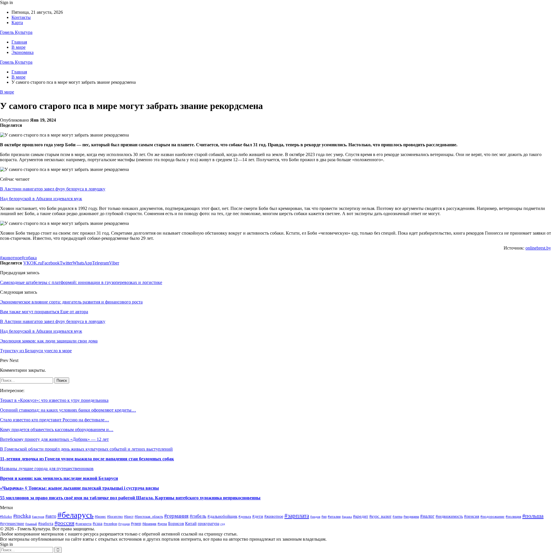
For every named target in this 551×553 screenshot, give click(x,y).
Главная (19, 42)
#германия (176, 516)
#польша (533, 516)
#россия (64, 523)
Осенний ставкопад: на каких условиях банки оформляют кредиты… (68, 410)
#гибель (198, 516)
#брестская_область (149, 517)
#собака (29, 257)
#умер (136, 523)
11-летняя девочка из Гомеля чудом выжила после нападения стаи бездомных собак (87, 458)
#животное (11, 257)
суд (222, 523)
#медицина (411, 517)
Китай (191, 523)
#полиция (513, 516)
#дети (257, 516)
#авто (50, 516)
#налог (427, 516)
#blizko (6, 516)
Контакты (21, 17)
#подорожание (492, 516)
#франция (149, 524)
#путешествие (12, 523)
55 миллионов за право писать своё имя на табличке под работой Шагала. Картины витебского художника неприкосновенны (130, 497)
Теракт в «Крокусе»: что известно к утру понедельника (54, 400)
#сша (97, 523)
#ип (324, 516)
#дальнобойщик (222, 516)
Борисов (176, 523)
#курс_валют (380, 516)
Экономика (22, 52)
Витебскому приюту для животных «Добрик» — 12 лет (54, 439)
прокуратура (208, 523)
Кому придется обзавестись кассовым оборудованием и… (56, 429)
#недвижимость (449, 516)
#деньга (244, 516)
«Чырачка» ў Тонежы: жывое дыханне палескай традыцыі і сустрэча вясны (79, 488)
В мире (18, 47)
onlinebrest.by (538, 248)
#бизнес (100, 517)
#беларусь (75, 514)
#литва (397, 517)
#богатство (115, 517)
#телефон (110, 524)
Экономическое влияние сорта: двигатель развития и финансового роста (71, 301)
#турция (124, 523)
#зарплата (296, 515)
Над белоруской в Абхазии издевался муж (41, 198)
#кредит (360, 516)
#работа (45, 523)
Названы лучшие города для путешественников (47, 468)
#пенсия (471, 516)
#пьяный (31, 523)
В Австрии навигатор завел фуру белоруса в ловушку (52, 188)
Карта (17, 22)
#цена (162, 524)
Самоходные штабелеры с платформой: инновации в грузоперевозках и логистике (81, 282)
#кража (347, 516)
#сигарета (83, 523)
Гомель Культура (16, 32)
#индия (315, 516)
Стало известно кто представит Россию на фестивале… (54, 419)
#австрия (38, 516)
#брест (128, 517)
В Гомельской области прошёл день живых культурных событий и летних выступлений (86, 449)
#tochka (22, 516)
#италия (334, 517)
